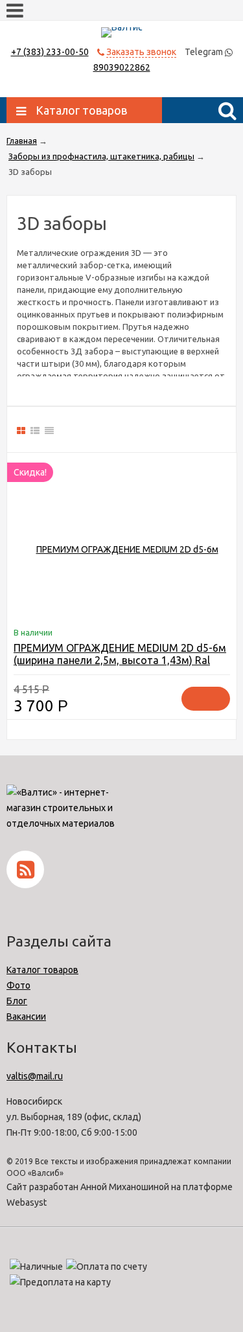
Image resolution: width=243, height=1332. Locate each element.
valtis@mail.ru (34, 1076)
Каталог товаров (42, 970)
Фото (18, 985)
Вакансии (26, 1016)
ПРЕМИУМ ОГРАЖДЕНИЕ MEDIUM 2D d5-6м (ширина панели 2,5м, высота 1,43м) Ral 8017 (120, 660)
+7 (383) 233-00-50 (50, 52)
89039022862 (121, 67)
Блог (16, 1001)
